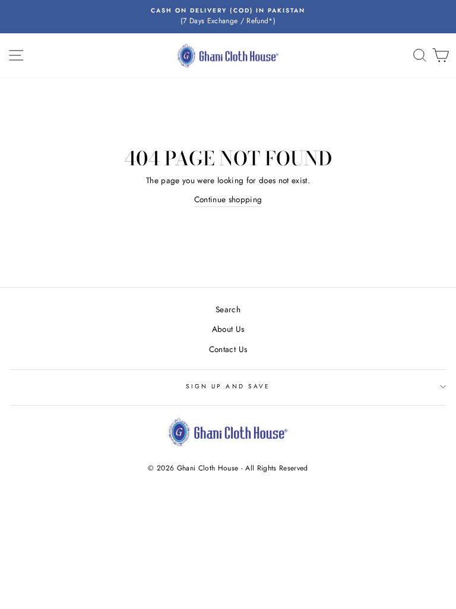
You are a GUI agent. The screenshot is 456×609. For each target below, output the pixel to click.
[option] (228, 16)
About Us (228, 329)
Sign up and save (228, 386)
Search (228, 309)
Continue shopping (228, 199)
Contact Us (228, 349)
